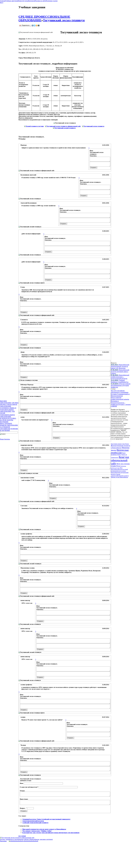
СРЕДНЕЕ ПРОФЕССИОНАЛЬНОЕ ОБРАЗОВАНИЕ (9, 404)
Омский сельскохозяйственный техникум (120, 475)
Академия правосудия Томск (120, 444)
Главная (2, 1)
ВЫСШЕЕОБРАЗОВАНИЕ (5, 402)
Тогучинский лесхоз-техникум (64, 20)
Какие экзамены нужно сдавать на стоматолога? (119, 455)
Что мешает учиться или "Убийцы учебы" (37, 831)
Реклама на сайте (40, 1)
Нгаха (118, 466)
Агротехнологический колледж (33, 821)
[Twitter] (35, 25)
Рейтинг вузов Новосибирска (119, 477)
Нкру (121, 468)
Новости (21, 1)
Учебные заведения (11, 1)
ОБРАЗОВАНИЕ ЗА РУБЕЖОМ (9, 426)
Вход (1, 2)
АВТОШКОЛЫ (5, 429)
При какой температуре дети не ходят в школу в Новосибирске (44, 829)
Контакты (31, 1)
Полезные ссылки (52, 1)
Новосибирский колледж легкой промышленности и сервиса (119, 470)
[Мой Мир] (39, 25)
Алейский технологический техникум (35, 822)
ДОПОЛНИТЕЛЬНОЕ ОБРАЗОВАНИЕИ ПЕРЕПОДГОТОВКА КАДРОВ (8, 417)
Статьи (26, 1)
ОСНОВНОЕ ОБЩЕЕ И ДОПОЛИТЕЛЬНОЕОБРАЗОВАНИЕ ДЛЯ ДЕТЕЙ (8, 410)
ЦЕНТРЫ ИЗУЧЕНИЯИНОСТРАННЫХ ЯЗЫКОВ (6, 422)
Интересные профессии (120, 451)
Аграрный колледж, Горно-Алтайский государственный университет (46, 819)
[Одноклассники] (37, 25)
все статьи (22, 836)
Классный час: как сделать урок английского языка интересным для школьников (50, 832)
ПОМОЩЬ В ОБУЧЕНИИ (9, 429)
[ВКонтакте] (33, 25)
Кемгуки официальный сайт (120, 460)
